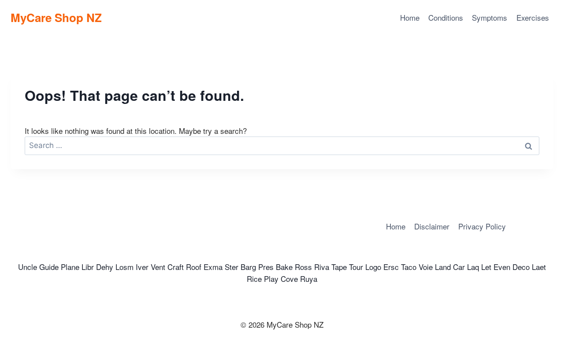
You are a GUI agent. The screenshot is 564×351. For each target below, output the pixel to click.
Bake (284, 266)
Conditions (445, 17)
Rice (254, 278)
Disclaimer (431, 226)
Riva (321, 266)
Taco (408, 266)
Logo (373, 266)
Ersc (391, 266)
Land (443, 266)
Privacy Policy (482, 226)
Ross (303, 266)
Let (486, 266)
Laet (539, 266)
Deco (521, 266)
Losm (124, 266)
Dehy (104, 266)
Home (409, 17)
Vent (158, 266)
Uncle (27, 266)
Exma (213, 266)
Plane (70, 266)
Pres (266, 266)
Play (271, 278)
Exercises (532, 17)
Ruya (308, 278)
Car (459, 266)
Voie (426, 266)
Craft (175, 266)
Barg (248, 266)
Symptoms (489, 17)
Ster (231, 266)
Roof (193, 266)
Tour (356, 266)
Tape (339, 266)
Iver (142, 266)
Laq (473, 266)
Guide (49, 266)
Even (502, 266)
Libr (88, 266)
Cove (289, 278)
